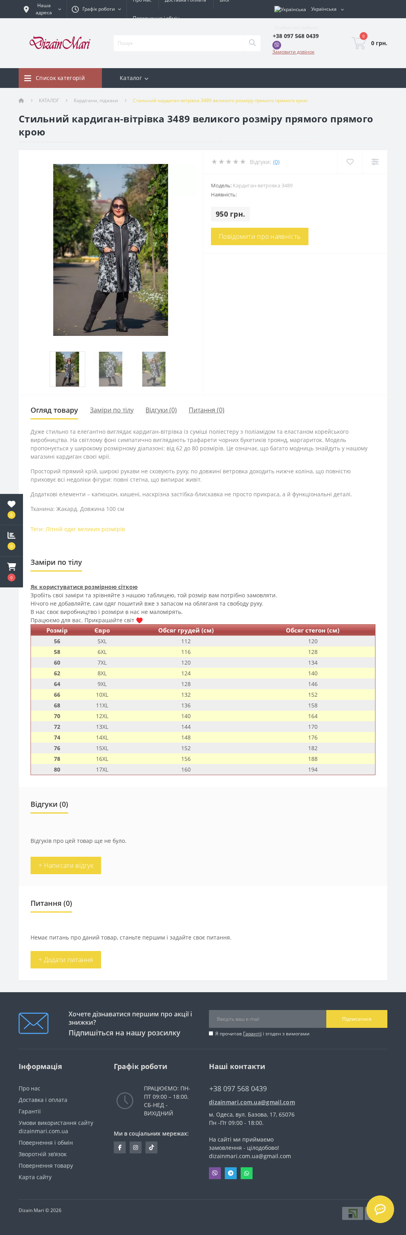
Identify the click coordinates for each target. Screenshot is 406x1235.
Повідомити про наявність (260, 236)
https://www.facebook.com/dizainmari (120, 1147)
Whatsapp (247, 1173)
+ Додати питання (65, 959)
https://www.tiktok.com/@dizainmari (151, 1147)
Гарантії (252, 1033)
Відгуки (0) (161, 410)
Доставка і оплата (43, 1099)
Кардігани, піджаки (96, 100)
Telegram (231, 1173)
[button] (11, 572)
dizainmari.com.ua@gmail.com (250, 1102)
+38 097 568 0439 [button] (238, 1088)
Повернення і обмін (156, 18)
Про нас (29, 1088)
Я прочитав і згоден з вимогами (262, 1033)
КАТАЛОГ (49, 100)
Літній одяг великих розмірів (85, 529)
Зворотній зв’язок (43, 1154)
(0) (276, 162)
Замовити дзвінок (293, 51)
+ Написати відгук (65, 865)
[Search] (252, 43)
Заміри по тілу (112, 410)
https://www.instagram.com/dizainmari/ (136, 1147)
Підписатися (357, 1019)
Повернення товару (46, 1165)
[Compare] (374, 161)
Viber (215, 1173)
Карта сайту (35, 1177)
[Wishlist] (349, 161)
